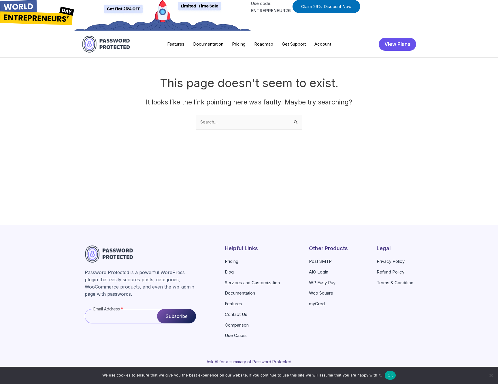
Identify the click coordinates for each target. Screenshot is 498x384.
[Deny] (491, 375)
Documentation (208, 44)
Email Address (108, 308)
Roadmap (263, 44)
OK (390, 375)
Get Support (294, 44)
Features (175, 44)
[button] (326, 6)
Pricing (239, 44)
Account (322, 44)
